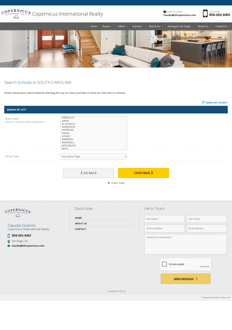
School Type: (12, 156)
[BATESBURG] (93, 145)
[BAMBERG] (93, 139)
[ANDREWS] (93, 130)
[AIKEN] (93, 120)
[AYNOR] (93, 136)
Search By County (216, 102)
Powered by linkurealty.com (216, 297)
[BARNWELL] (93, 142)
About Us (81, 223)
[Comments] (185, 253)
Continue (142, 173)
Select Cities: (24, 120)
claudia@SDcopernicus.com (28, 245)
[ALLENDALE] (93, 124)
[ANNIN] (93, 133)
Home (94, 26)
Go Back (90, 173)
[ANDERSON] (93, 127)
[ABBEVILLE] (93, 117)
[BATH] (93, 148)
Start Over (117, 183)
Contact (80, 229)
